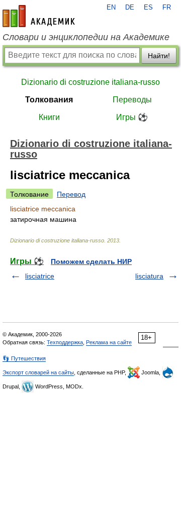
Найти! (159, 56)
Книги (49, 117)
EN (111, 7)
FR (166, 7)
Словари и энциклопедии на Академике (86, 37)
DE (129, 7)
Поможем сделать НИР (91, 261)
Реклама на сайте (109, 342)
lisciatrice (39, 276)
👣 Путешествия (24, 358)
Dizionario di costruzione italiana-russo (90, 82)
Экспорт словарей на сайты (38, 372)
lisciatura (149, 276)
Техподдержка (65, 342)
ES (148, 7)
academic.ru (39, 16)
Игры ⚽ (132, 117)
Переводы (132, 99)
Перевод (71, 194)
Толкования (49, 99)
